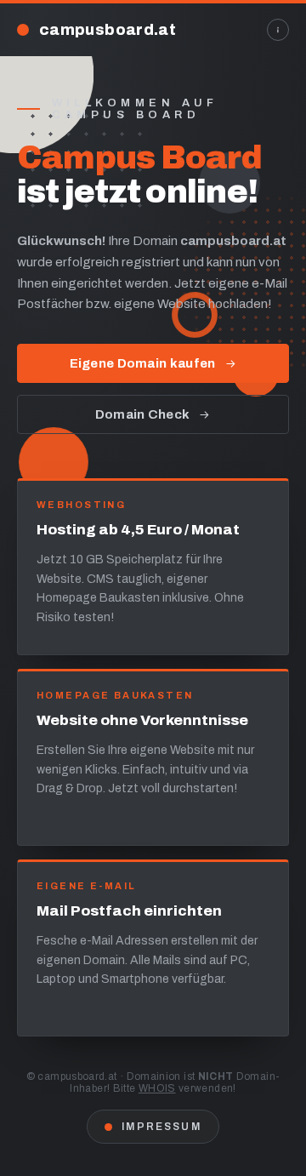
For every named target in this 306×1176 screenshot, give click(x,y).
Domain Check (142, 414)
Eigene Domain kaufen (143, 363)
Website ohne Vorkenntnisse (142, 720)
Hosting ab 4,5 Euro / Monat (138, 530)
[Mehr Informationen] (278, 30)
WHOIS (157, 1088)
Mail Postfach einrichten (129, 911)
